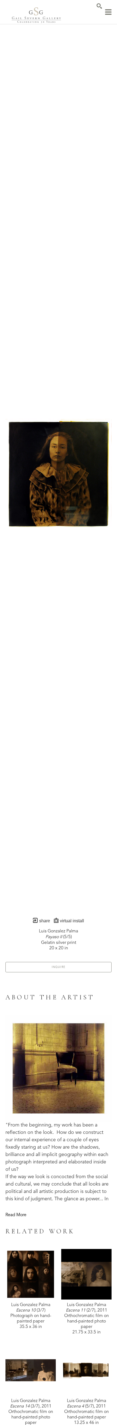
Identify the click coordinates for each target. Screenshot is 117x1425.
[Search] (99, 6)
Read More (15, 1215)
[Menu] (108, 12)
